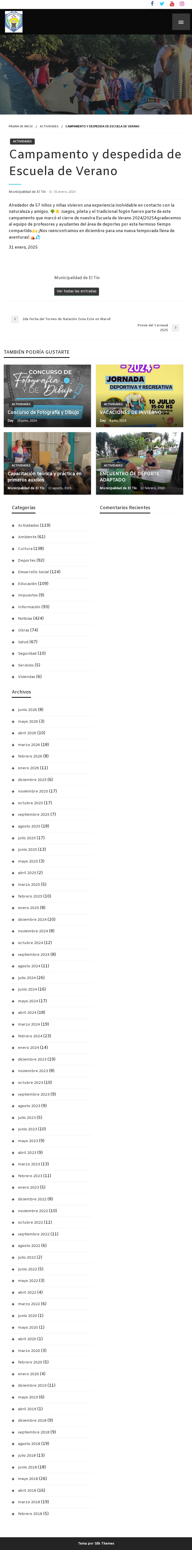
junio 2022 (27, 1269)
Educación (27, 583)
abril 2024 (27, 1012)
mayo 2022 (28, 1280)
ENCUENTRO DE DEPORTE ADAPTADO (129, 477)
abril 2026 (27, 733)
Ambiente (27, 537)
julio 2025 (27, 838)
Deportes (27, 560)
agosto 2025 (29, 826)
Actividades (49, 126)
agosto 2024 (29, 966)
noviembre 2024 (33, 931)
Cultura (25, 548)
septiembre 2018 (34, 1432)
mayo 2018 (28, 1478)
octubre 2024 (30, 943)
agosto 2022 (29, 1245)
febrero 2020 (30, 1362)
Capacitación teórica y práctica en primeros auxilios (45, 477)
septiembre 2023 (34, 1094)
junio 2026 (27, 709)
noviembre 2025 (33, 791)
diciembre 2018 (32, 1420)
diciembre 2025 (32, 780)
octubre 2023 (30, 1082)
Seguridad (27, 653)
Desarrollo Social (33, 572)
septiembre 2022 (34, 1234)
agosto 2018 (29, 1443)
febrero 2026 (30, 756)
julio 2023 (27, 1117)
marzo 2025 (29, 884)
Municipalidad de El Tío (28, 192)
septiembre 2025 (34, 814)
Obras (23, 630)
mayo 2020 (28, 1327)
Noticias (25, 618)
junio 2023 (27, 1129)
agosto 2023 (29, 1106)
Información (29, 607)
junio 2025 (27, 849)
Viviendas (26, 676)
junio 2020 (27, 1315)
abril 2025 (27, 873)
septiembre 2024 (34, 954)
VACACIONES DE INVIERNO (131, 413)
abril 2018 (27, 1490)
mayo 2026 (28, 721)
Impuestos (28, 595)
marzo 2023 (29, 1164)
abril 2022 (27, 1292)
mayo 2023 (28, 1141)
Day (11, 421)
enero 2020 (28, 1374)
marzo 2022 (29, 1304)
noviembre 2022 (33, 1211)
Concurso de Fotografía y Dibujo (43, 413)
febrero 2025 (30, 896)
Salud (23, 642)
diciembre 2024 (32, 919)
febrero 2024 (30, 1036)
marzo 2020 (29, 1350)
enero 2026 (28, 768)
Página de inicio (21, 126)
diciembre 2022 (32, 1199)
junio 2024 (27, 989)
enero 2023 (28, 1187)
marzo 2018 (29, 1502)
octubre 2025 (30, 803)
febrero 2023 (30, 1176)
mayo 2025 (28, 861)
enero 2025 (28, 908)
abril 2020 (27, 1339)
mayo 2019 (28, 1397)
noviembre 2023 (33, 1071)
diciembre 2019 (32, 1385)
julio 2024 (27, 978)
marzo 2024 (29, 1024)
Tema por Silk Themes (96, 1543)
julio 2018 (27, 1455)
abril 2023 (27, 1152)
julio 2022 (27, 1257)
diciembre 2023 (32, 1059)
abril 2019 (27, 1409)
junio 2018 (27, 1467)
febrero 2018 (30, 1513)
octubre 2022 (30, 1222)
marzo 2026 (29, 744)
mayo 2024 (28, 1001)
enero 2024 (28, 1047)
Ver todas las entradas (76, 291)
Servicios (26, 665)
